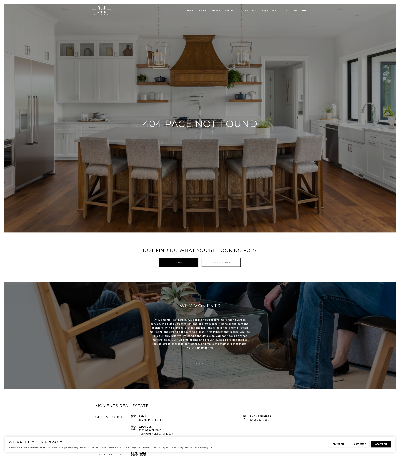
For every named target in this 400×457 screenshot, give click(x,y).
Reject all (338, 444)
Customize (360, 444)
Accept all (381, 444)
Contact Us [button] (200, 364)
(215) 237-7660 (259, 420)
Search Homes (221, 262)
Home (179, 262)
